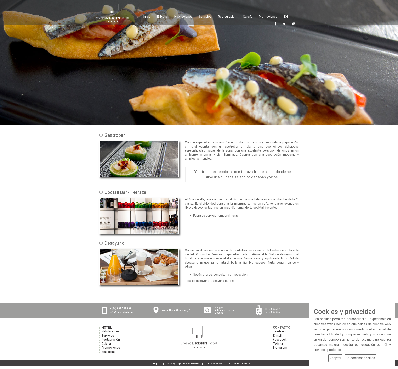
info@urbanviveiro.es (122, 312)
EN (286, 16)
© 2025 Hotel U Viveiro (239, 364)
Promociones (268, 16)
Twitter (278, 344)
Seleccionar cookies (360, 358)
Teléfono (279, 331)
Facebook (279, 339)
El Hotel (162, 16)
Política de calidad (214, 364)
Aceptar (335, 358)
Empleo (156, 364)
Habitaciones (183, 16)
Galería (247, 16)
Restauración (227, 16)
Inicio (146, 16)
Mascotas (108, 352)
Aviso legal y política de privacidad (183, 364)
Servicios (205, 16)
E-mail (277, 335)
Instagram (280, 347)
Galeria (106, 344)
